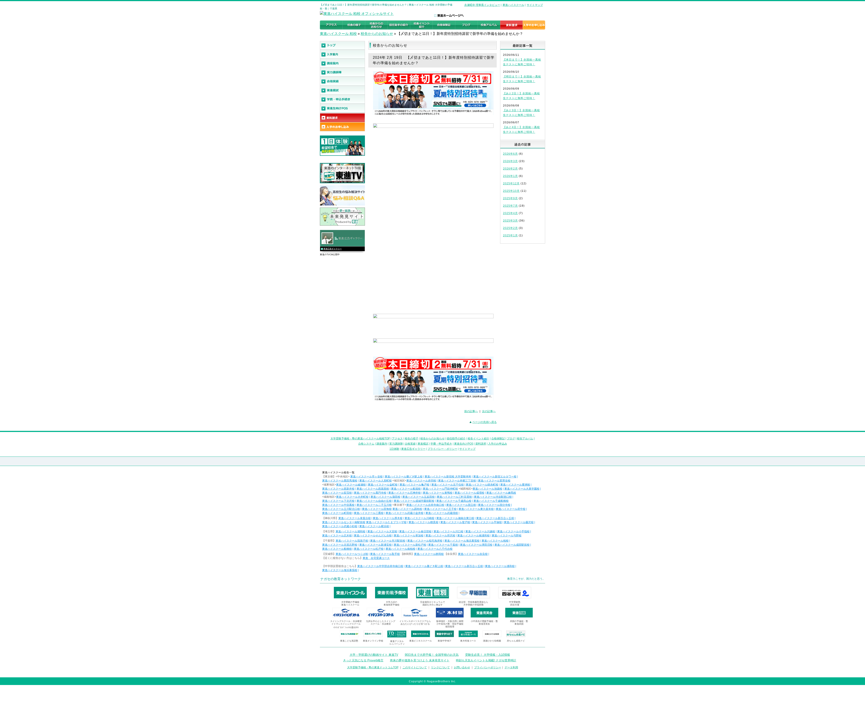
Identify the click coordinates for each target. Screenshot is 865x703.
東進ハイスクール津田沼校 (476, 544)
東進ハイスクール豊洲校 (515, 484)
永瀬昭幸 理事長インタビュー (482, 5)
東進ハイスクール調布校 (407, 509)
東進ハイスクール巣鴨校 (438, 492)
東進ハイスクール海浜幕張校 (462, 540)
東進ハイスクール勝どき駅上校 (404, 476)
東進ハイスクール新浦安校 (375, 544)
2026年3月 (510, 161)
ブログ (511, 438)
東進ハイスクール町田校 (337, 513)
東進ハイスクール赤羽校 (421, 480)
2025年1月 (510, 235)
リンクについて (440, 667)
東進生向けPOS (463, 443)
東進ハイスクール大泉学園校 (521, 488)
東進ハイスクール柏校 (495, 540)
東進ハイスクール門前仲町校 (440, 488)
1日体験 (394, 448)
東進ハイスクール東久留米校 (476, 509)
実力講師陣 (396, 443)
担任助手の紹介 (456, 438)
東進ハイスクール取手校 (385, 554)
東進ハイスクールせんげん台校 (373, 535)
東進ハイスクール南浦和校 (473, 535)
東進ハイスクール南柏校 (400, 548)
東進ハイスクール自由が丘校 (374, 500)
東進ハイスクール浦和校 (350, 531)
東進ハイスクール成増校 (469, 492)
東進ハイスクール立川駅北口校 (341, 509)
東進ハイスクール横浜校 (374, 526)
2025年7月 (510, 205)
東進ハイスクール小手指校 (513, 531)
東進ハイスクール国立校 (461, 504)
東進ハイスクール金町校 (383, 484)
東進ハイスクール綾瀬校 (351, 484)
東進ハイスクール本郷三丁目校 (457, 480)
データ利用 (511, 667)
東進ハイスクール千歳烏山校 (453, 500)
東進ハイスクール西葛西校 (373, 488)
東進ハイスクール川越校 (480, 531)
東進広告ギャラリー (332, 249)
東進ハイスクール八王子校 (440, 509)
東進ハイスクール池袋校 (487, 488)
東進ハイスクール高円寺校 (370, 492)
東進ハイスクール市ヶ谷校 (366, 476)
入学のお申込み (497, 443)
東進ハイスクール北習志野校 (339, 544)
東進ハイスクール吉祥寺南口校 (425, 504)
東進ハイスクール (513, 5)
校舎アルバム (525, 438)
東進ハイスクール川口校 (448, 531)
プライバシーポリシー (487, 667)
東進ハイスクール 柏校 (338, 34)
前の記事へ (471, 411)
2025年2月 (510, 228)
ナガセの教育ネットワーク (340, 579)
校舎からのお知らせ (377, 34)
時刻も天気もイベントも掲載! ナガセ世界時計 (486, 660)
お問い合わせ (462, 667)
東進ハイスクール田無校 (377, 509)
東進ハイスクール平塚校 (487, 522)
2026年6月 (510, 153)
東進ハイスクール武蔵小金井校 (404, 513)
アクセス (397, 438)
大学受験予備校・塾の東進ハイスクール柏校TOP (360, 438)
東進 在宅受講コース (376, 558)
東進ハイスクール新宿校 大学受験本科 (448, 476)
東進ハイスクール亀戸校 (414, 484)
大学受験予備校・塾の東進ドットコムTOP (372, 667)
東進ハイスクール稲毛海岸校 (424, 540)
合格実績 (410, 443)
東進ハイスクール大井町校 (352, 496)
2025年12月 (511, 183)
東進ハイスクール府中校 (511, 509)
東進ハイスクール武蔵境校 (442, 513)
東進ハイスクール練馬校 (501, 492)
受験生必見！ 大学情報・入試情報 (487, 654)
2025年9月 (510, 198)
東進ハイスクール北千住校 (447, 484)
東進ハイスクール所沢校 (440, 535)
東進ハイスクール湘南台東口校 (455, 518)
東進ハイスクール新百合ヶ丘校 (495, 518)
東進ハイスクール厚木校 (388, 518)
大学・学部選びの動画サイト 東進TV (374, 654)
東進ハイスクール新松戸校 (410, 544)
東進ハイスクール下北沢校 (338, 500)
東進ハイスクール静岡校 (429, 554)
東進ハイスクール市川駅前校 (387, 540)
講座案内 (381, 443)
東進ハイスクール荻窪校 (337, 492)
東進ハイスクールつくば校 (352, 554)
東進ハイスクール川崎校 (419, 518)
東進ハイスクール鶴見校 (423, 522)
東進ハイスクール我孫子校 (352, 540)
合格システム (366, 443)
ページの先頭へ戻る (484, 422)
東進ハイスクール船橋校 (337, 548)
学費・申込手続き (441, 443)
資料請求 (480, 443)
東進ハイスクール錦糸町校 (482, 484)
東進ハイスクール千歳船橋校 (491, 500)
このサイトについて (415, 667)
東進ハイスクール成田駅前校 (512, 544)
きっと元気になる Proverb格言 (363, 660)
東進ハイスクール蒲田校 (385, 496)
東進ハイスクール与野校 (506, 535)
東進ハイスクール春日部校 (415, 531)
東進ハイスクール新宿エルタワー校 (495, 476)
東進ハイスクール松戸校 (369, 548)
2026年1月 (510, 176)
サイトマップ (535, 5)
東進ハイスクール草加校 (408, 535)
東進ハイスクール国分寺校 (494, 504)
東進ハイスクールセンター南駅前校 (343, 522)
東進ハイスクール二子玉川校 (374, 504)
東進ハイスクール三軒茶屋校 (454, 496)
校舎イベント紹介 (478, 438)
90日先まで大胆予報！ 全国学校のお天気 (432, 654)
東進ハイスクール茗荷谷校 (494, 480)
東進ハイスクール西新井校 (338, 488)
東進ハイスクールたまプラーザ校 (386, 522)
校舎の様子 (411, 438)
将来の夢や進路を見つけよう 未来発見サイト (419, 660)
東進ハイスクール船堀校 (406, 488)
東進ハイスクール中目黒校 (338, 504)
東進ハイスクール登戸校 (455, 522)
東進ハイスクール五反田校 (418, 496)
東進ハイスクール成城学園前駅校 (414, 500)
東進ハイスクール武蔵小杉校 (339, 526)
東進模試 (423, 443)
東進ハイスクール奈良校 (473, 554)
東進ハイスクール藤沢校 (519, 522)
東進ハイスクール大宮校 (382, 531)
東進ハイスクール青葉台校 (354, 518)
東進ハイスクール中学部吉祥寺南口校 (380, 566)
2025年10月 (511, 190)
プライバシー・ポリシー (442, 448)
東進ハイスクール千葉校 (443, 544)
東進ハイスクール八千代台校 (435, 548)
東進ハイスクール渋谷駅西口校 (493, 496)
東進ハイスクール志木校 (337, 535)
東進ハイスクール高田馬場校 (339, 480)
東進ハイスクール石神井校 (404, 492)
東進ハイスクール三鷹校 (369, 513)
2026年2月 (510, 168)
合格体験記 (498, 438)
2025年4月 (510, 213)
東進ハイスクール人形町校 (375, 480)
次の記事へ (489, 411)
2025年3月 (510, 220)
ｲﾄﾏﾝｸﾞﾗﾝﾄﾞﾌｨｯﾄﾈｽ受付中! (346, 627)
